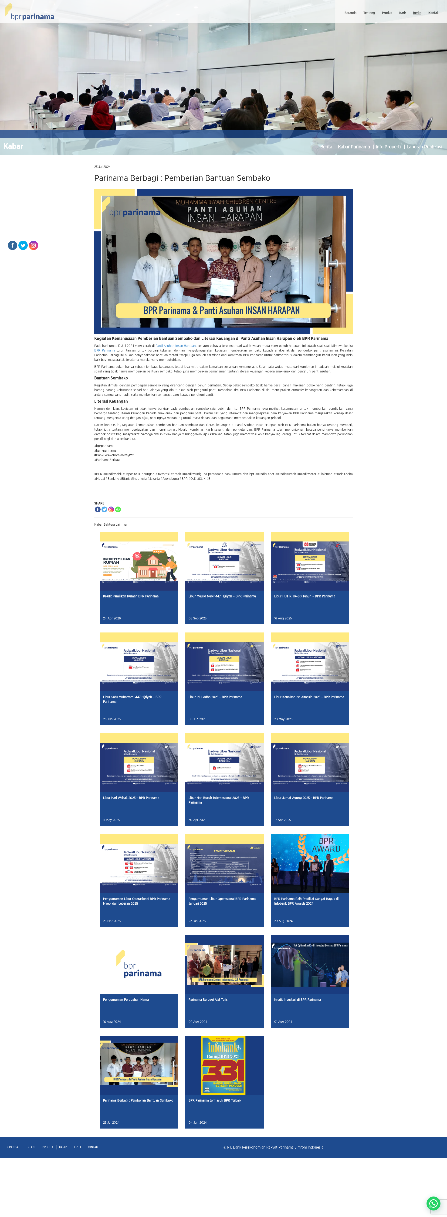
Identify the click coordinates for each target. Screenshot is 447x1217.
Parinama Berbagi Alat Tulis (208, 999)
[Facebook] (98, 509)
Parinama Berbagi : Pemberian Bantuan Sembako (138, 1100)
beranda (350, 13)
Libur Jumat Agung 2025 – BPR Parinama (303, 798)
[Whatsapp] (118, 509)
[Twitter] (104, 509)
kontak (433, 13)
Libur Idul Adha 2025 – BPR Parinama (215, 697)
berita (417, 13)
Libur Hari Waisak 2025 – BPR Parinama (131, 798)
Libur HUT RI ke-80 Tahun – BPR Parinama (304, 596)
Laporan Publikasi (424, 147)
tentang (369, 13)
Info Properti (389, 147)
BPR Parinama (104, 350)
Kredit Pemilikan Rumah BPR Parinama (131, 596)
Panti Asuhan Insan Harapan (176, 346)
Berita (326, 147)
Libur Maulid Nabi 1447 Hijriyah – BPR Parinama (222, 596)
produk (387, 13)
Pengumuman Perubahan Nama (126, 999)
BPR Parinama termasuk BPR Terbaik (215, 1100)
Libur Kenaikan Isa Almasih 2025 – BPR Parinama (309, 697)
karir (402, 13)
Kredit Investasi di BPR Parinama (297, 999)
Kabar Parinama (354, 147)
